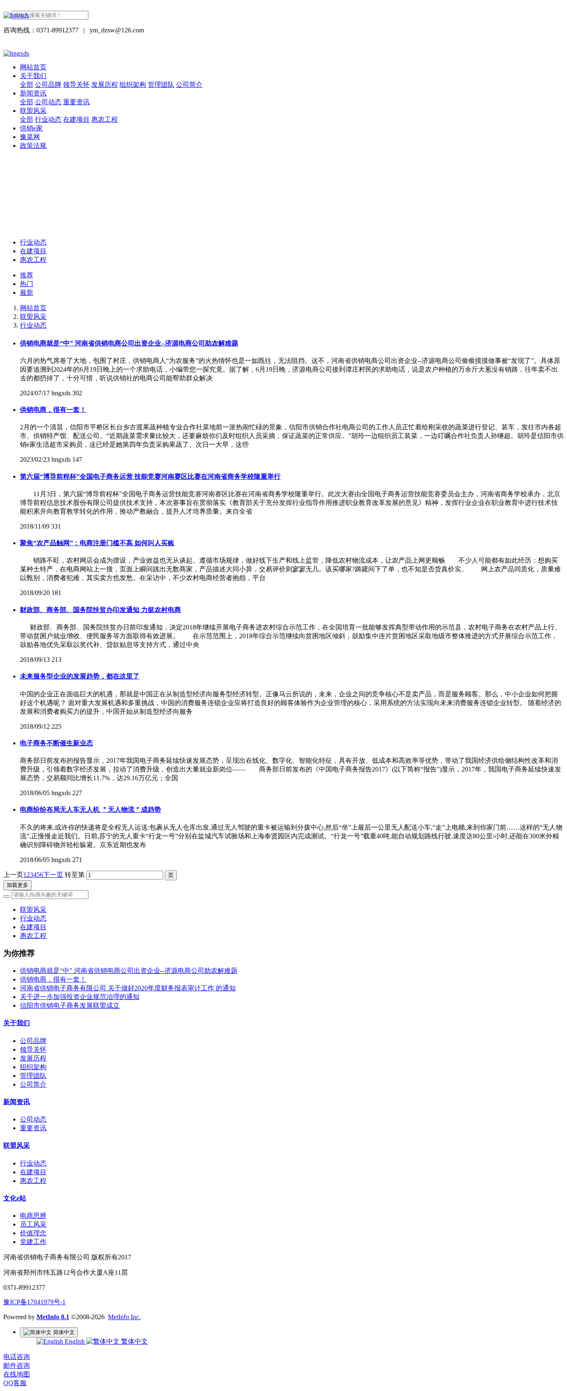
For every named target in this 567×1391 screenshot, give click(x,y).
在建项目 (33, 251)
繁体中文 (134, 1341)
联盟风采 (33, 316)
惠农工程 (33, 259)
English (74, 1341)
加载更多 (17, 885)
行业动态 (33, 242)
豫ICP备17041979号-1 (34, 1301)
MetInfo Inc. (124, 1316)
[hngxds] (283, 15)
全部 (26, 84)
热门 (26, 283)
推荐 (26, 275)
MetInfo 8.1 (53, 1316)
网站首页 (33, 67)
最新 (26, 292)
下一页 (53, 874)
